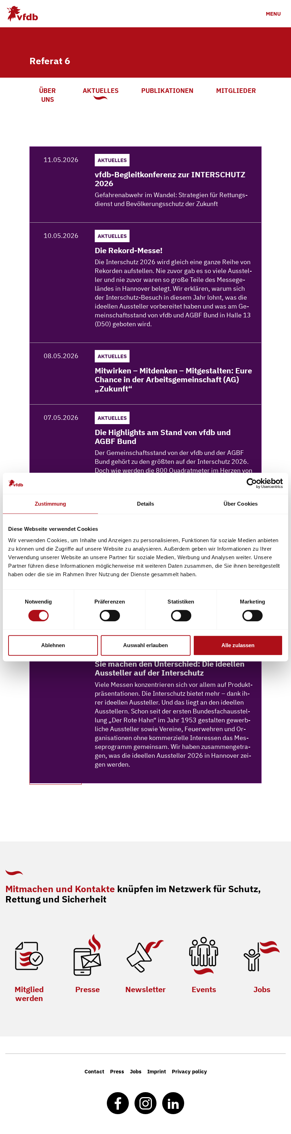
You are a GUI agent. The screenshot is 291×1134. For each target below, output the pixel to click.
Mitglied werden (29, 993)
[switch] (110, 615)
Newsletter (145, 989)
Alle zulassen (237, 645)
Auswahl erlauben (145, 645)
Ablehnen (53, 645)
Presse (87, 989)
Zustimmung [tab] (50, 504)
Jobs (261, 989)
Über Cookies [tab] (241, 504)
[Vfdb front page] (22, 13)
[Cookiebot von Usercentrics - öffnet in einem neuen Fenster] (252, 483)
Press (117, 1071)
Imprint (156, 1071)
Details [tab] (145, 504)
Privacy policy (189, 1071)
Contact (94, 1071)
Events (204, 989)
